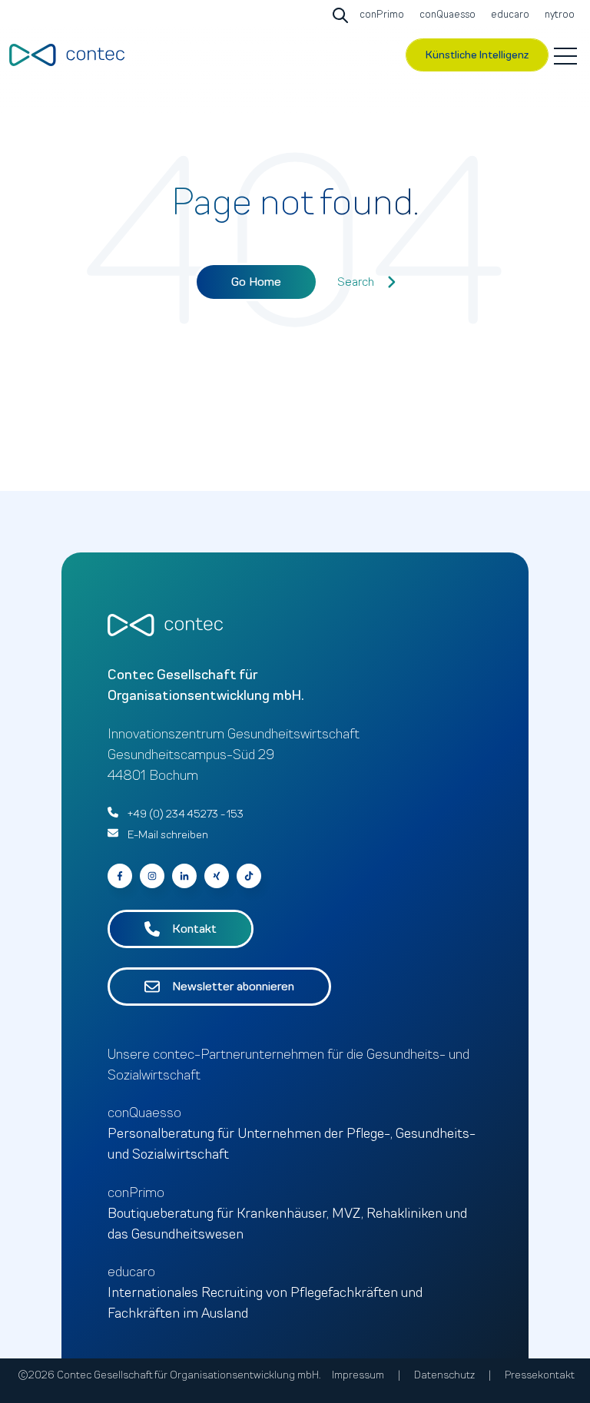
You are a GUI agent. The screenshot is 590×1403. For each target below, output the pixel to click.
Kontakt (194, 928)
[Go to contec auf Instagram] (152, 876)
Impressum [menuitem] (358, 1375)
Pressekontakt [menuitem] (540, 1375)
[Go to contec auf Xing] (216, 876)
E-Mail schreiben (168, 835)
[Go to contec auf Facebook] (120, 876)
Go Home (256, 282)
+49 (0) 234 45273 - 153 (186, 814)
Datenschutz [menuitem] (444, 1375)
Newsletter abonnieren (233, 986)
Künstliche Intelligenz (477, 55)
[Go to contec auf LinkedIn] (184, 876)
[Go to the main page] (66, 55)
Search (355, 282)
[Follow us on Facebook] (249, 876)
